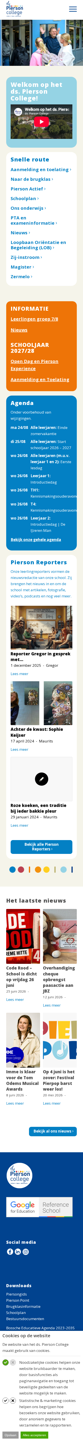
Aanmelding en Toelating (40, 379)
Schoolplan (16, 1312)
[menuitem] (71, 9)
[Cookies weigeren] (13, 1362)
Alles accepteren (34, 1435)
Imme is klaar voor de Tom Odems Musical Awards (22, 1080)
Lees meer (19, 673)
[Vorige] (4, 38)
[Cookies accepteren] (5, 1362)
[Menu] (71, 9)
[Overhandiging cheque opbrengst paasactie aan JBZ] (60, 936)
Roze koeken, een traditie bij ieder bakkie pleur (38, 808)
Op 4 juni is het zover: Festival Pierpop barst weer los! (59, 1080)
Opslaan (10, 1435)
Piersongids (16, 1294)
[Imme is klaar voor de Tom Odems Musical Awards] (23, 1040)
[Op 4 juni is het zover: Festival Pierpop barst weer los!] (60, 1040)
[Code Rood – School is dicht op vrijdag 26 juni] (23, 936)
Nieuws (19, 330)
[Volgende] (79, 38)
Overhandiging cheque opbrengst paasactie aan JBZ (59, 979)
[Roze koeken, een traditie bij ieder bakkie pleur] (41, 779)
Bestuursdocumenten (25, 1318)
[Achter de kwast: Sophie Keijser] (41, 703)
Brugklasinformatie (23, 1306)
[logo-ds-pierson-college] (34, 9)
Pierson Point (17, 1300)
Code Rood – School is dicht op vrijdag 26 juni (21, 976)
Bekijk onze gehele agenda (36, 539)
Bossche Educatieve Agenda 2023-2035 (40, 1327)
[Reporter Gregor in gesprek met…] (41, 628)
